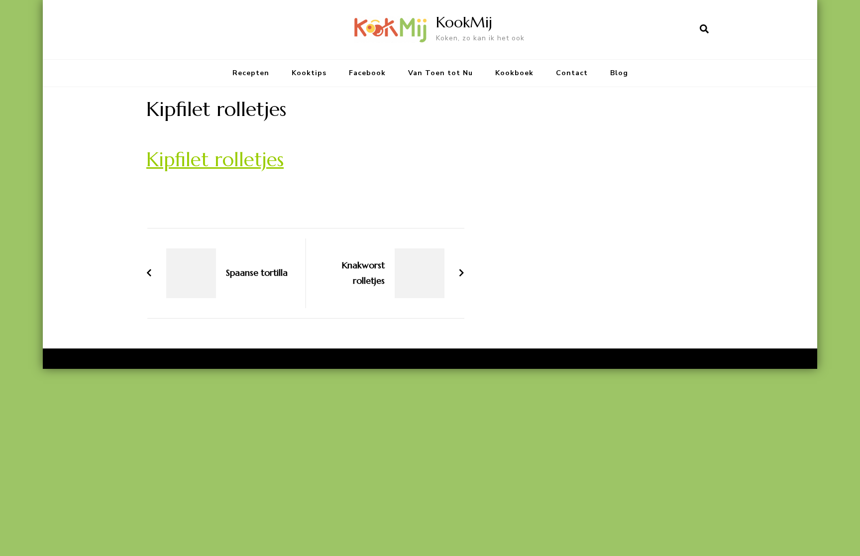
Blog (619, 73)
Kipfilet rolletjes (215, 159)
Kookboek (514, 73)
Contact (572, 73)
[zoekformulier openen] (704, 29)
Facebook (367, 73)
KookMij (464, 22)
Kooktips (309, 73)
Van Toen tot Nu (440, 73)
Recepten (250, 73)
